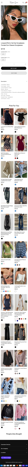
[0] (25, 2)
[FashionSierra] (14, 2)
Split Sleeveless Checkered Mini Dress (6, 153)
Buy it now (14, 73)
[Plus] (25, 64)
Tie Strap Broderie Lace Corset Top (20, 286)
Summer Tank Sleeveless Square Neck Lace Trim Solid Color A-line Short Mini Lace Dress (7, 314)
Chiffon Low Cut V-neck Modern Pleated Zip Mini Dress (6, 369)
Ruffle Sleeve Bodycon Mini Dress (20, 153)
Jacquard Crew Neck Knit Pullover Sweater (20, 396)
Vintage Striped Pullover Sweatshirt (20, 260)
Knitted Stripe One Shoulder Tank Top (5, 286)
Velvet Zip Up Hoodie (5, 259)
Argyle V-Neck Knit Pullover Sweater (5, 396)
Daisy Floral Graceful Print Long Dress (21, 342)
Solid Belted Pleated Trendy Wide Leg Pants (6, 342)
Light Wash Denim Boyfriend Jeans (19, 180)
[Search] (23, 2)
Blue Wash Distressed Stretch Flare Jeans (20, 232)
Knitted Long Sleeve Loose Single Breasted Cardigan (20, 423)
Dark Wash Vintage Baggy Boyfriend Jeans (7, 206)
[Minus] (3, 64)
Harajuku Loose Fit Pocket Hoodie (7, 423)
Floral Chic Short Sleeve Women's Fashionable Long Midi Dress (20, 313)
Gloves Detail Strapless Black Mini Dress (20, 127)
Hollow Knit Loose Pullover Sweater (21, 369)
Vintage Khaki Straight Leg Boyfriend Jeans (6, 180)
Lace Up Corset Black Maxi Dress (7, 127)
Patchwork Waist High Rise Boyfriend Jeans (21, 206)
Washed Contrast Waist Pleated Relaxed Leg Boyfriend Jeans (6, 233)
